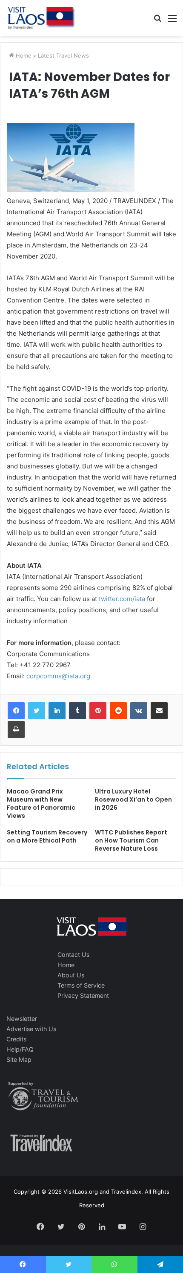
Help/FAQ (20, 1049)
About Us (70, 975)
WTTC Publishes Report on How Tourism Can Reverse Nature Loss (131, 840)
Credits (16, 1039)
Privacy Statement (83, 995)
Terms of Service (81, 985)
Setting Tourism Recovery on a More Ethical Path (47, 836)
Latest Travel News (63, 55)
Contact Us (73, 954)
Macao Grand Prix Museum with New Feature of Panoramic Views (41, 803)
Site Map (18, 1059)
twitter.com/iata (122, 599)
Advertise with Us (31, 1028)
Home (22, 55)
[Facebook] (16, 710)
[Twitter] (36, 710)
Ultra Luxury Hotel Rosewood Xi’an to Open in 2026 (133, 799)
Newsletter (21, 1018)
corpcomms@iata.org (58, 676)
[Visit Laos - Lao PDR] (40, 18)
